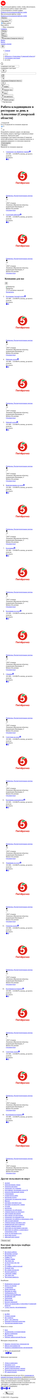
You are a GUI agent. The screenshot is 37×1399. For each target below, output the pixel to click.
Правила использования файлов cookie (14, 16)
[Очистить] (3, 70)
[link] (4, 35)
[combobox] (10, 66)
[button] (3, 40)
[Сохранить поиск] (3, 76)
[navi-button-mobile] (3, 46)
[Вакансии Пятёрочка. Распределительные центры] (20, 178)
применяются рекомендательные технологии (17, 1376)
